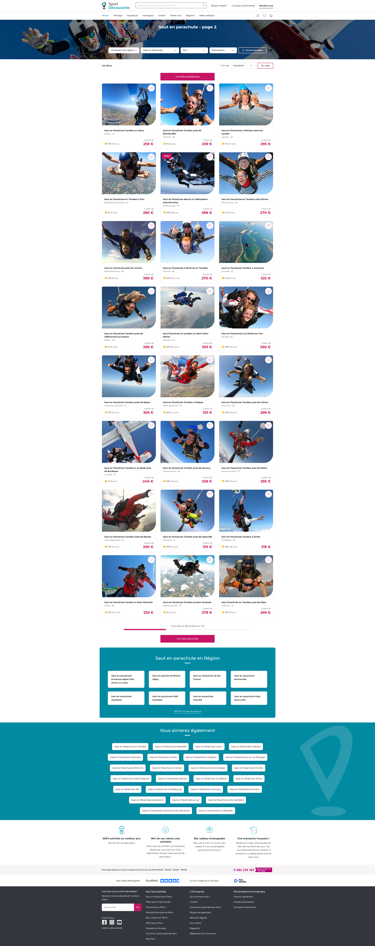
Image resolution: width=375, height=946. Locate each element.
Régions (190, 15)
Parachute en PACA (156, 907)
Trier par (224, 65)
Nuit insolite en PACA (157, 917)
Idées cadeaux (206, 15)
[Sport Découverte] (116, 5)
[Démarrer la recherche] (204, 5)
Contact (194, 902)
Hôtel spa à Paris (154, 923)
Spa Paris (150, 939)
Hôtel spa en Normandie (158, 902)
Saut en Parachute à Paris (159, 896)
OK (137, 907)
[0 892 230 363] (238, 870)
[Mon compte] (258, 15)
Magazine (195, 928)
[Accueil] (103, 23)
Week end (175, 15)
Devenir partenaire (243, 896)
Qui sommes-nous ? (200, 896)
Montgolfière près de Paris (159, 912)
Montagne (148, 15)
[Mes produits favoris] (264, 15)
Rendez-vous (266, 5)
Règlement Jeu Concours (203, 933)
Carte (267, 66)
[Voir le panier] (271, 15)
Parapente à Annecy (156, 928)
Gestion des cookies (112, 928)
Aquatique (132, 15)
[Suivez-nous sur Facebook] (104, 922)
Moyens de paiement (200, 912)
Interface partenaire (244, 902)
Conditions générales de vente (205, 907)
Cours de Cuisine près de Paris (161, 933)
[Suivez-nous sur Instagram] (111, 922)
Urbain (162, 15)
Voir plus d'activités (187, 638)
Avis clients (195, 923)
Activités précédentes (187, 76)
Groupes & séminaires (243, 5)
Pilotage (118, 15)
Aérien (105, 15)
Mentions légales (198, 917)
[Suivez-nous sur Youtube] (119, 922)
